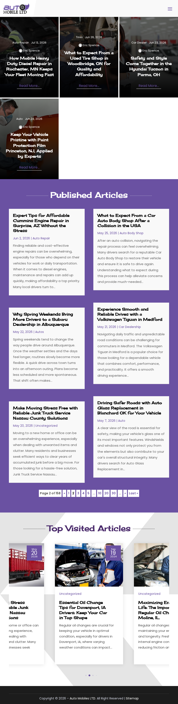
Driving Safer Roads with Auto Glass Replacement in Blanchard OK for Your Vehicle (129, 407)
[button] (169, 603)
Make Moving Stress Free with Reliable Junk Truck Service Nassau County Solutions (45, 413)
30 (114, 493)
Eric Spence (31, 51)
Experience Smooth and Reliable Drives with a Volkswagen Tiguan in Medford (129, 314)
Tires (79, 37)
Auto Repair (20, 43)
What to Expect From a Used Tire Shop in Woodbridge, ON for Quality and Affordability (89, 63)
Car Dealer (139, 43)
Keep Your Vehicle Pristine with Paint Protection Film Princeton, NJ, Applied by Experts (29, 145)
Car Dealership (130, 327)
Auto (19, 119)
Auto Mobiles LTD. (83, 698)
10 (99, 493)
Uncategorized (46, 425)
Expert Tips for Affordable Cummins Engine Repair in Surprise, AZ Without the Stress (41, 223)
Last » (133, 493)
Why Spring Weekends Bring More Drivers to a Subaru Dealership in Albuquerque (43, 319)
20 (106, 493)
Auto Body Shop (131, 233)
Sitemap (132, 698)
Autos (39, 332)
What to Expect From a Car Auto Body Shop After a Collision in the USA (126, 220)
